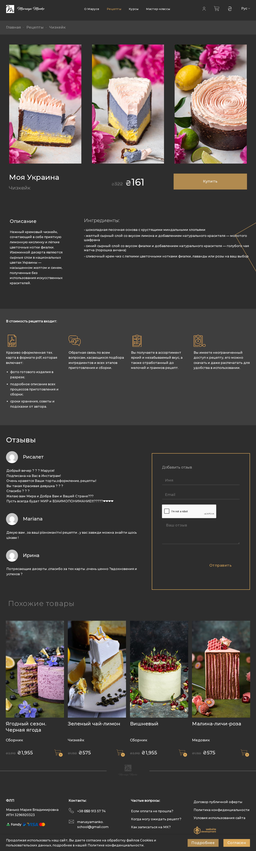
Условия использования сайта (219, 818)
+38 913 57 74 (91, 811)
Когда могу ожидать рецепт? (156, 819)
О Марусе (91, 9)
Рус (244, 8)
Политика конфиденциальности (222, 810)
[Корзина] (216, 8)
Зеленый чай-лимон (94, 724)
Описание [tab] (23, 221)
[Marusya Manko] (26, 9)
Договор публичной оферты (218, 802)
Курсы (133, 9)
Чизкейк (57, 27)
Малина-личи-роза (216, 724)
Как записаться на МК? (151, 827)
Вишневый (144, 724)
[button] (58, 753)
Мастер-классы (158, 9)
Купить (210, 181)
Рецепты (114, 9)
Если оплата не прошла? (152, 811)
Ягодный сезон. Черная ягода (26, 727)
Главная (13, 27)
